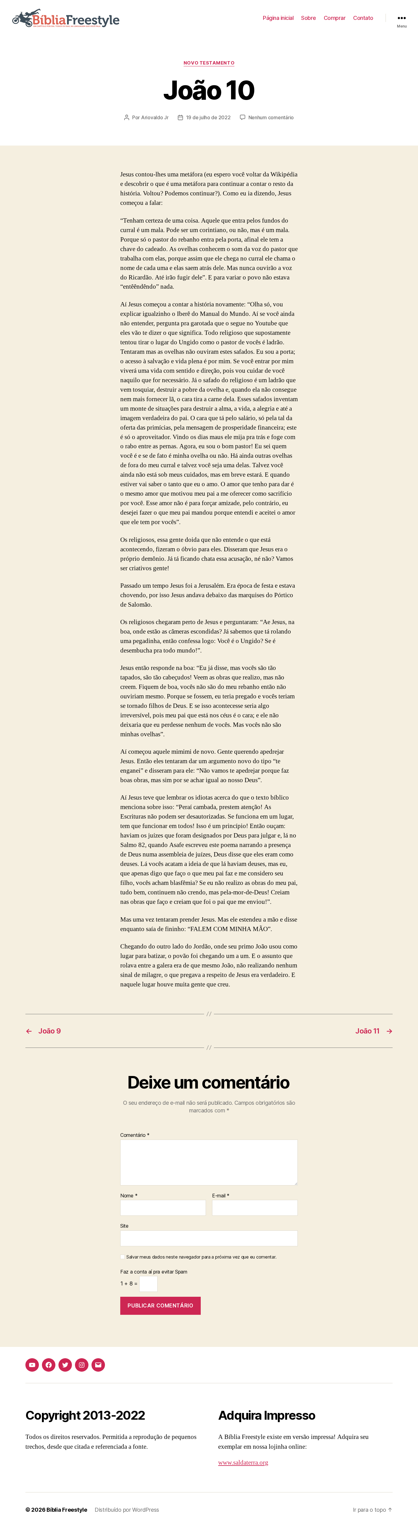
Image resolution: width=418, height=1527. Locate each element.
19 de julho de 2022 (208, 117)
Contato (363, 18)
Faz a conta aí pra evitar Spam (153, 1272)
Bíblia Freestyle (67, 1510)
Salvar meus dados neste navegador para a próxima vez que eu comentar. (201, 1257)
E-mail (221, 1196)
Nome (128, 1196)
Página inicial (278, 18)
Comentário (135, 1135)
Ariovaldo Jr (155, 117)
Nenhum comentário (271, 117)
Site (124, 1226)
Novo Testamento (209, 63)
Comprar (335, 18)
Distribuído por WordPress (127, 1510)
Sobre (308, 18)
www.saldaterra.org (243, 1463)
